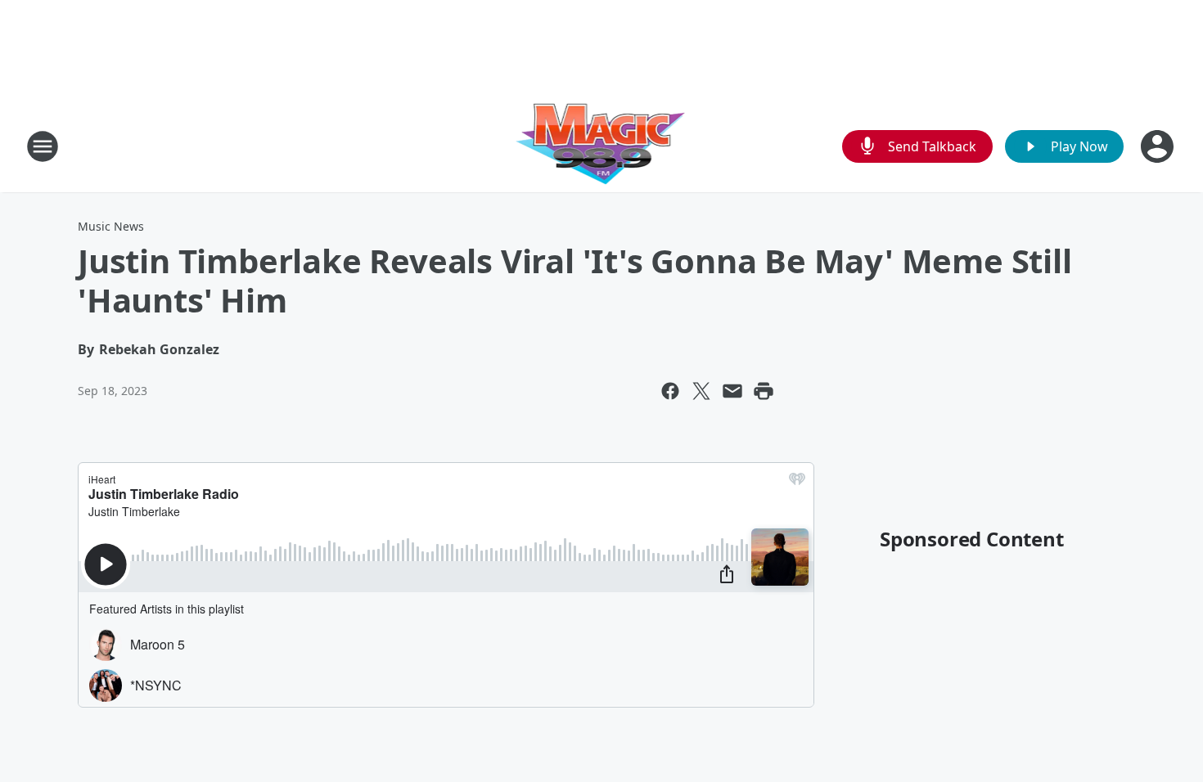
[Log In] (1159, 146)
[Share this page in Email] (732, 391)
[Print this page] (763, 391)
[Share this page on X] (701, 391)
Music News (111, 226)
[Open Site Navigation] (42, 146)
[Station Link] (602, 146)
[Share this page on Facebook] (670, 391)
